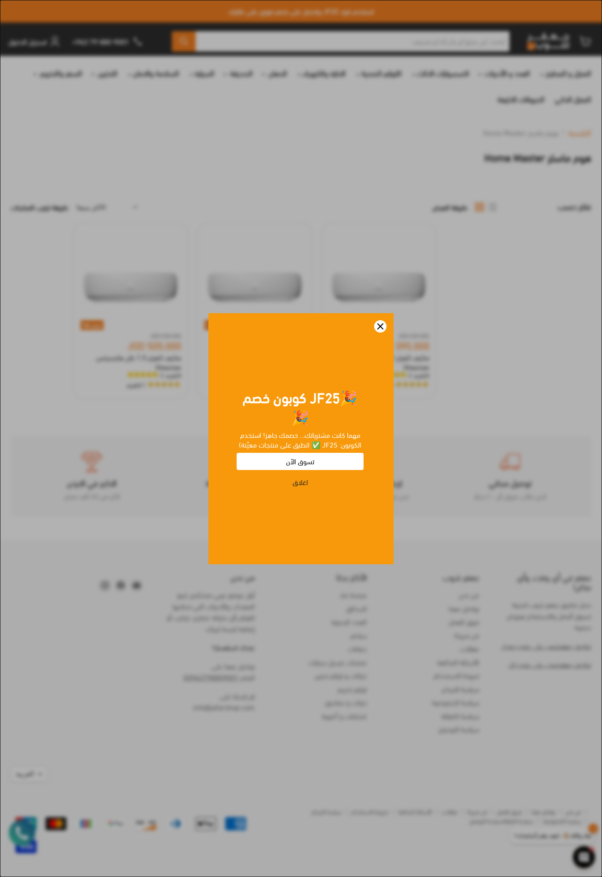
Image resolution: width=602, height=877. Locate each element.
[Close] (380, 326)
